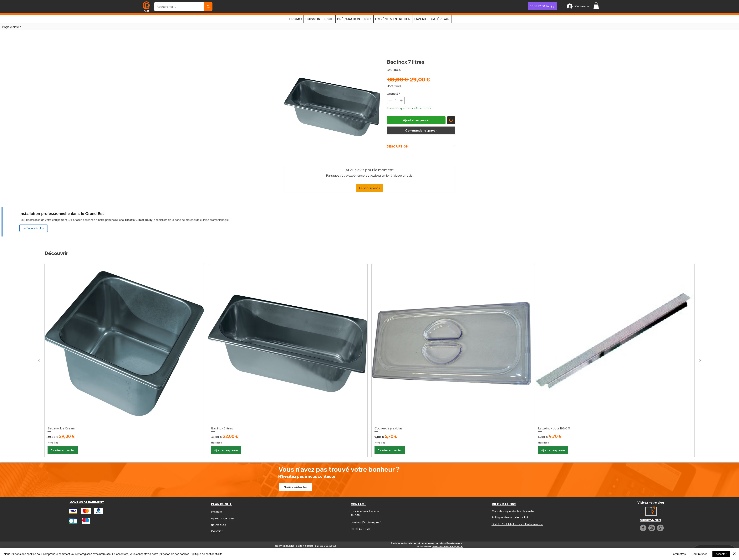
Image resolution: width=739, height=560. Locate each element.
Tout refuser (699, 554)
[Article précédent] (39, 335)
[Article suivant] (700, 335)
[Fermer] (734, 554)
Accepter (721, 554)
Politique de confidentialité (206, 554)
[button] (596, 5)
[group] (369, 336)
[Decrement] (389, 101)
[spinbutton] (395, 101)
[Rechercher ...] (208, 6)
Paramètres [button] (678, 554)
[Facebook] (643, 503)
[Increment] (401, 101)
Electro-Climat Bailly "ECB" (447, 521)
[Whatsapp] (660, 503)
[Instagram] (651, 503)
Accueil (289, 46)
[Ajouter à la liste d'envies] (451, 121)
